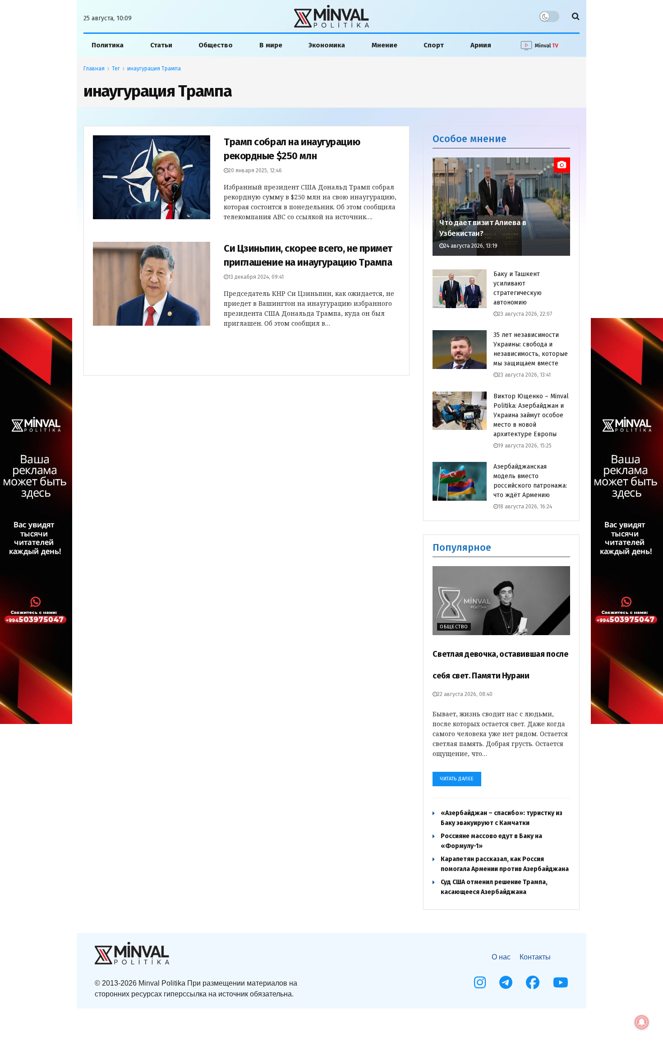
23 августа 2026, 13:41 (524, 375)
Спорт (434, 45)
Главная (94, 68)
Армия (480, 45)
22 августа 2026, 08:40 (465, 694)
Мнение (384, 45)
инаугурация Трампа (154, 68)
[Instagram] (480, 982)
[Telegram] (505, 982)
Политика (108, 45)
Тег (116, 68)
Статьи (161, 45)
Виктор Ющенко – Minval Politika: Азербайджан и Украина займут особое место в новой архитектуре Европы (531, 415)
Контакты (535, 957)
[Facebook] (532, 982)
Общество (215, 45)
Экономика (326, 45)
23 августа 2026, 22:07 (525, 314)
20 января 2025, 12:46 (255, 170)
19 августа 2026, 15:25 (525, 446)
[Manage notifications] (642, 1022)
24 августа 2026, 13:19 (470, 246)
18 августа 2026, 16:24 (525, 506)
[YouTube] (560, 982)
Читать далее (457, 779)
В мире (270, 45)
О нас (501, 957)
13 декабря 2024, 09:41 (256, 277)
